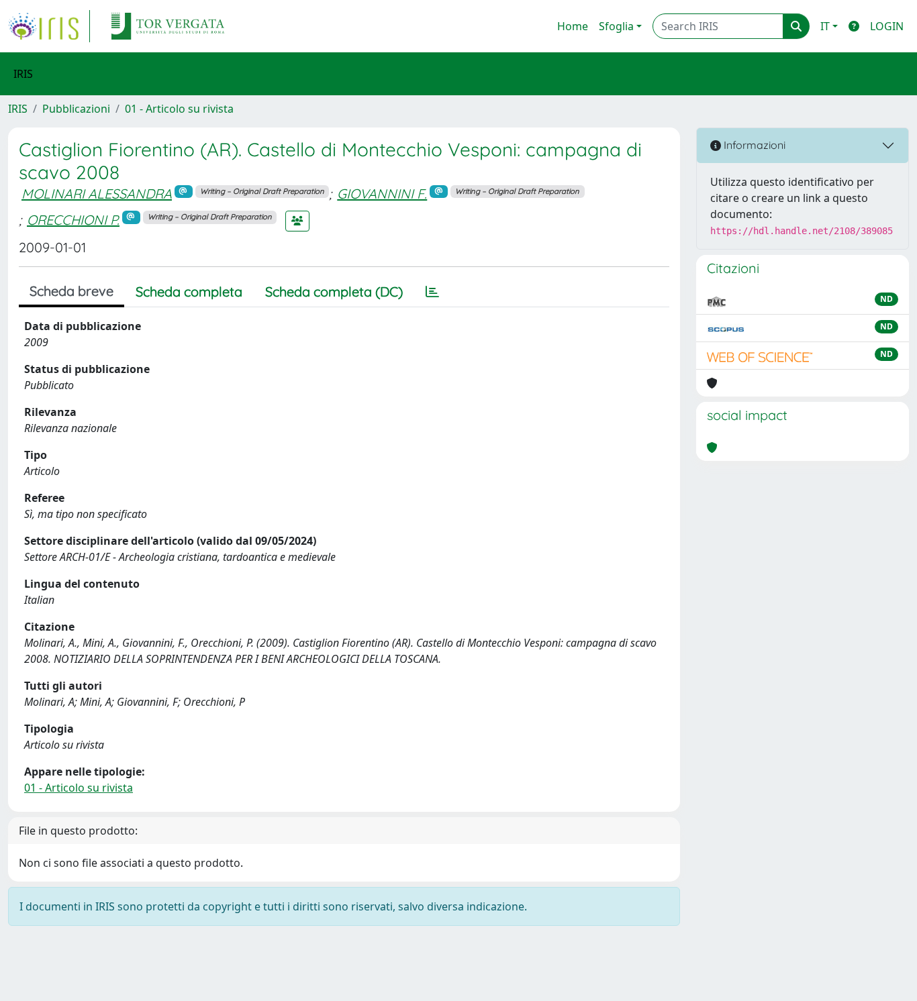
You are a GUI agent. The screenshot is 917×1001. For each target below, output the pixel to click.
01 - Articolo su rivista (179, 108)
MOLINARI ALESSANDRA (96, 193)
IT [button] (825, 26)
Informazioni (753, 145)
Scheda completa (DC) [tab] (334, 291)
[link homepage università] (168, 26)
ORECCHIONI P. (73, 219)
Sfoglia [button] (616, 26)
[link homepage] (49, 26)
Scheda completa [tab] (189, 291)
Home (572, 26)
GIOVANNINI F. (382, 193)
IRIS (18, 108)
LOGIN (887, 26)
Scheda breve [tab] (71, 290)
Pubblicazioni (76, 108)
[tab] (432, 292)
